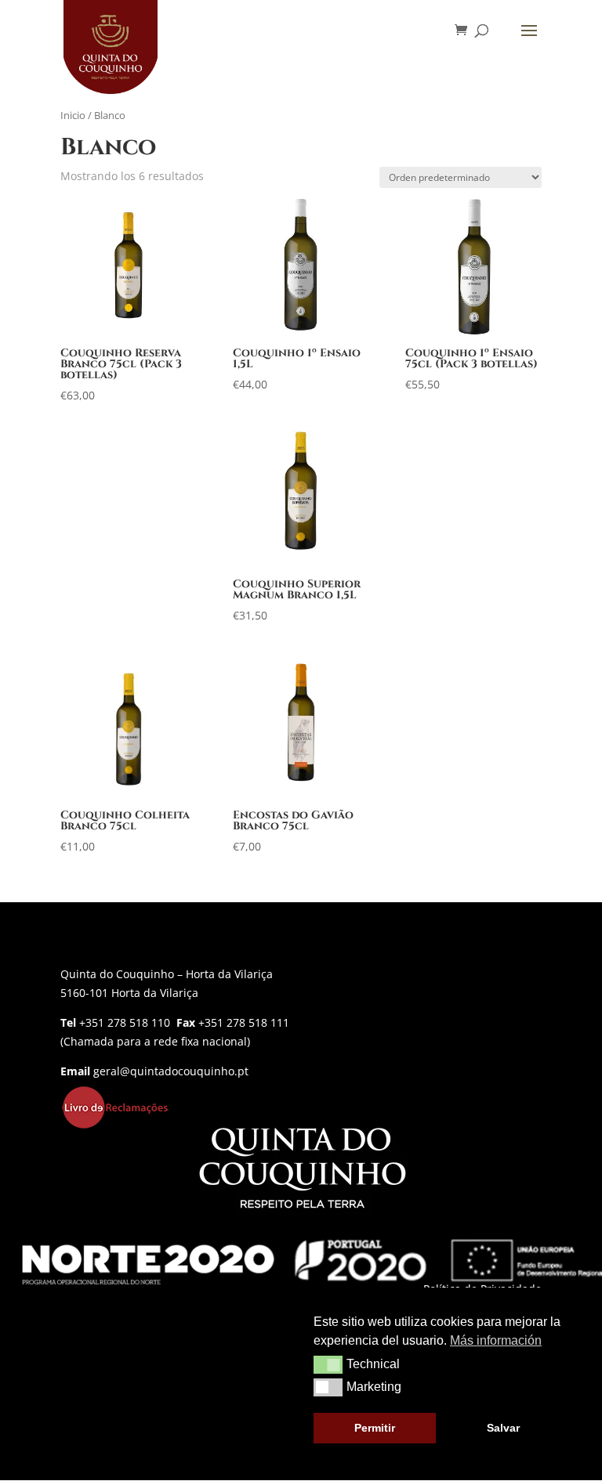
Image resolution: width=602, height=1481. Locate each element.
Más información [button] (496, 1340)
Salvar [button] (503, 1427)
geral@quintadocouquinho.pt (170, 1071)
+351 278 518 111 (243, 1022)
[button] (328, 1364)
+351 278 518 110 (124, 1022)
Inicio (72, 115)
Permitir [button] (374, 1427)
